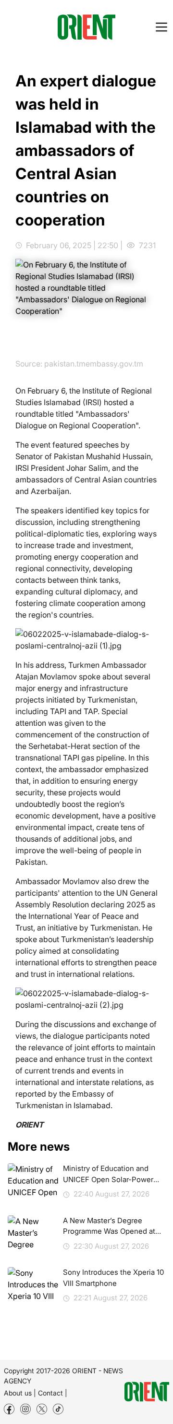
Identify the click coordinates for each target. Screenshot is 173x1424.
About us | (20, 1393)
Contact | (52, 1393)
